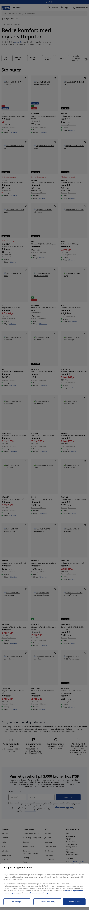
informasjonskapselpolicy (38, 893)
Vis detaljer (16, 902)
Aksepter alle (74, 902)
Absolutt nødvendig (47, 902)
